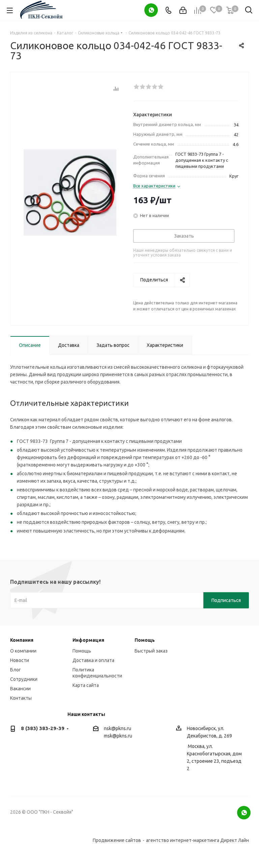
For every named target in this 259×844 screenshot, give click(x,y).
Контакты (21, 698)
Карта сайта (86, 685)
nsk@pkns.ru (117, 728)
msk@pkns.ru (118, 735)
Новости (19, 660)
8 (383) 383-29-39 (42, 728)
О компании (23, 651)
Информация (88, 640)
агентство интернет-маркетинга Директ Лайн (197, 840)
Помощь (82, 651)
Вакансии (20, 688)
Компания (21, 640)
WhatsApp (151, 10)
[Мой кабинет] (182, 10)
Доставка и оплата (93, 660)
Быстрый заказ (151, 651)
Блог (15, 669)
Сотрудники (23, 679)
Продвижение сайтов (117, 840)
